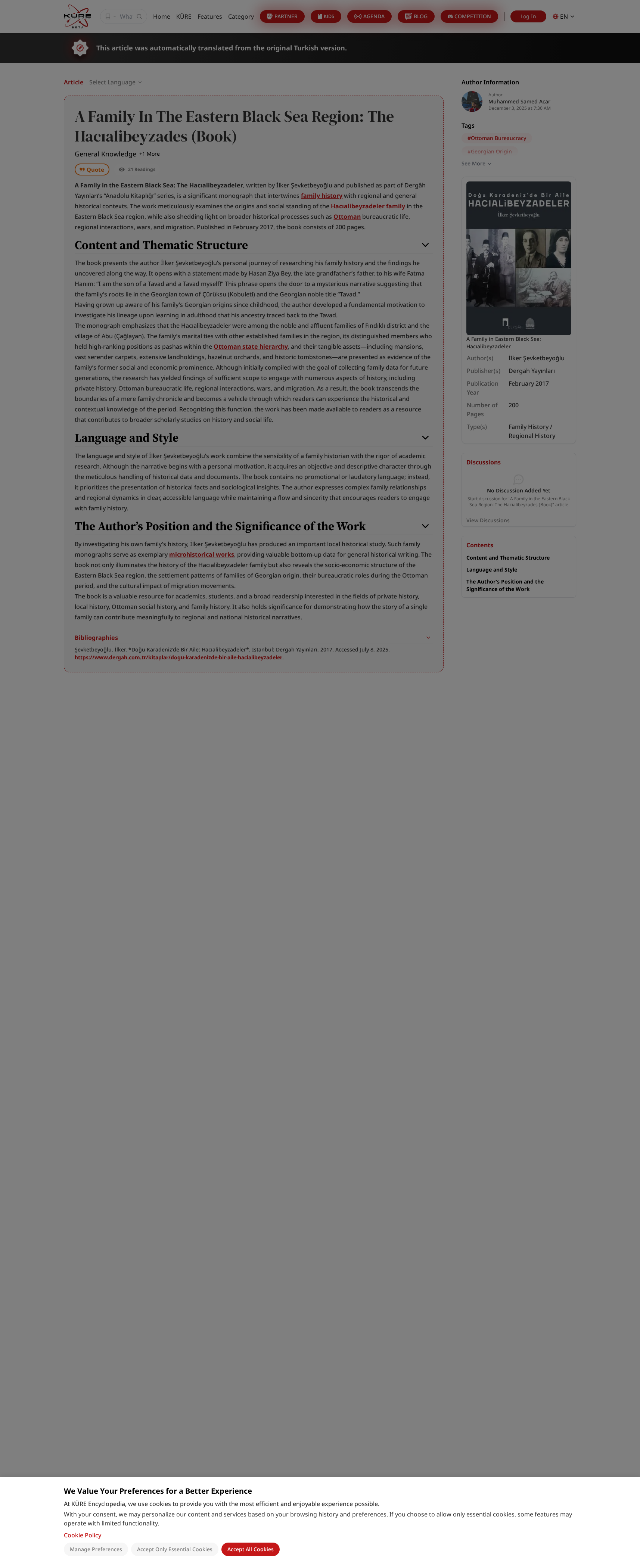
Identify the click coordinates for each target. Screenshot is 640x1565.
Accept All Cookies (250, 1549)
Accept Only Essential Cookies (174, 1549)
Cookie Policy (82, 1535)
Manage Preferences (96, 1549)
